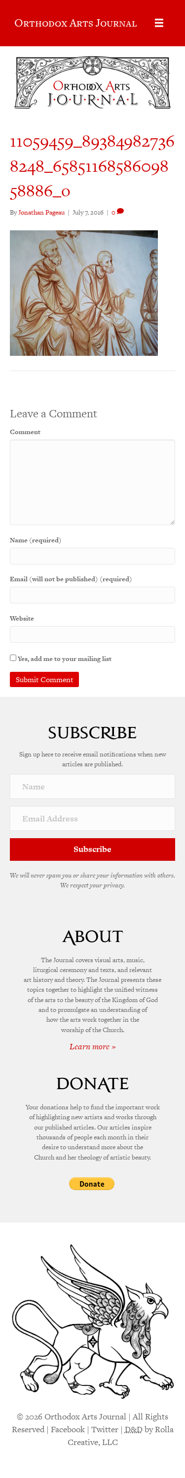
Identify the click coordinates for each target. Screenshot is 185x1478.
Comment (25, 432)
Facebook (68, 1429)
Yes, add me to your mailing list (63, 658)
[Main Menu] (159, 23)
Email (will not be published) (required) (71, 579)
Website (22, 618)
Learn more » (93, 1046)
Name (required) (36, 540)
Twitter (104, 1429)
